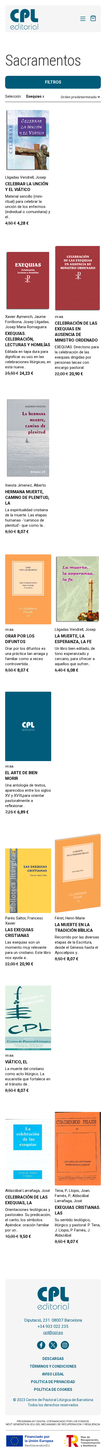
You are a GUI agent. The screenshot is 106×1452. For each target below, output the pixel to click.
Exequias (35, 96)
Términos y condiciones (53, 1366)
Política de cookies (53, 1389)
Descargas (53, 1359)
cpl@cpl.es (53, 1332)
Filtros (53, 82)
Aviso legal (53, 1374)
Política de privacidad (53, 1382)
